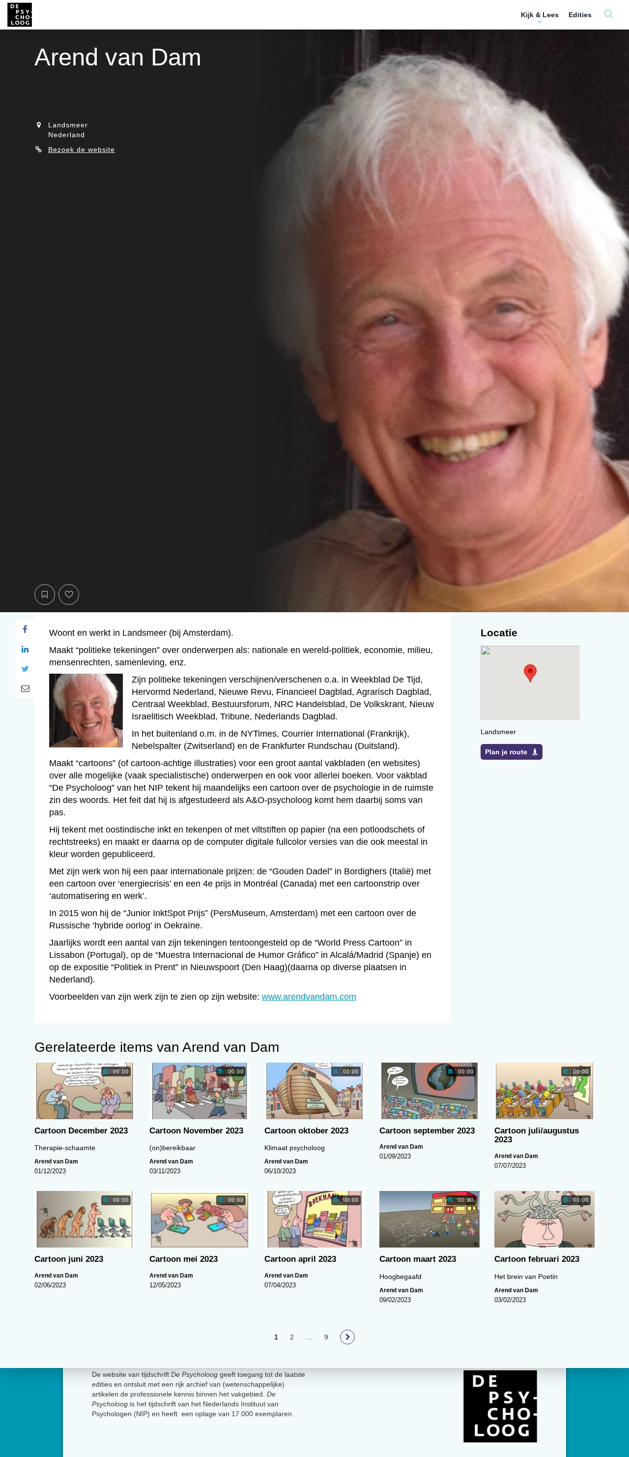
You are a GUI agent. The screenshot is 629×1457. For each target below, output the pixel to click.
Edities (580, 15)
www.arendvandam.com (309, 997)
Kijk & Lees (540, 15)
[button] (530, 673)
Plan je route (506, 752)
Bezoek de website (81, 149)
